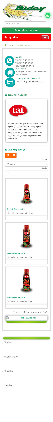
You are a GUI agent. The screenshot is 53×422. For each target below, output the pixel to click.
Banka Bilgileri (9, 346)
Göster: (45, 168)
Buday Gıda (16, 415)
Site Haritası (8, 367)
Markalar (7, 375)
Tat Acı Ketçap (24, 45)
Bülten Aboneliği (10, 395)
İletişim (6, 361)
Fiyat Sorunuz (25, 217)
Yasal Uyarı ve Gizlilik (12, 352)
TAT (12, 45)
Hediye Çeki (8, 378)
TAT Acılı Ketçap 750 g (16, 297)
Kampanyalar (8, 381)
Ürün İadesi (8, 364)
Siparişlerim (8, 389)
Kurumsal (7, 349)
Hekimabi (34, 415)
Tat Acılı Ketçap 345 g (15, 209)
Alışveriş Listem (9, 392)
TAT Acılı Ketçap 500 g (16, 253)
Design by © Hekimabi (39, 420)
